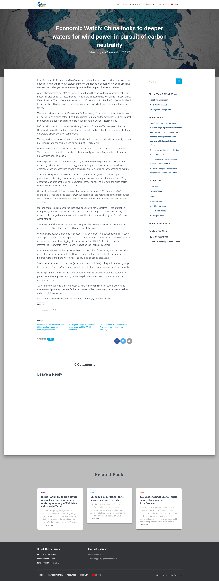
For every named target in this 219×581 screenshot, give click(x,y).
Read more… (50, 525)
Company (161, 4)
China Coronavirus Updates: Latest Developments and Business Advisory (113, 327)
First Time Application (159, 100)
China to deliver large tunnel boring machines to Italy (107, 498)
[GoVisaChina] (41, 4)
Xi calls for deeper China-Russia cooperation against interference (158, 500)
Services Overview (130, 4)
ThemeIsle (178, 575)
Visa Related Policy (158, 211)
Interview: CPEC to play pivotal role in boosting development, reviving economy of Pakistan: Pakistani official (59, 501)
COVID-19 (154, 186)
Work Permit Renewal (158, 105)
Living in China (156, 191)
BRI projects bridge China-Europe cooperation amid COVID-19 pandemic (82, 327)
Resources (148, 4)
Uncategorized (156, 201)
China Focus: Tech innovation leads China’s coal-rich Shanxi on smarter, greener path (51, 327)
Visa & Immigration (158, 206)
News (51, 339)
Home (117, 4)
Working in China (157, 216)
